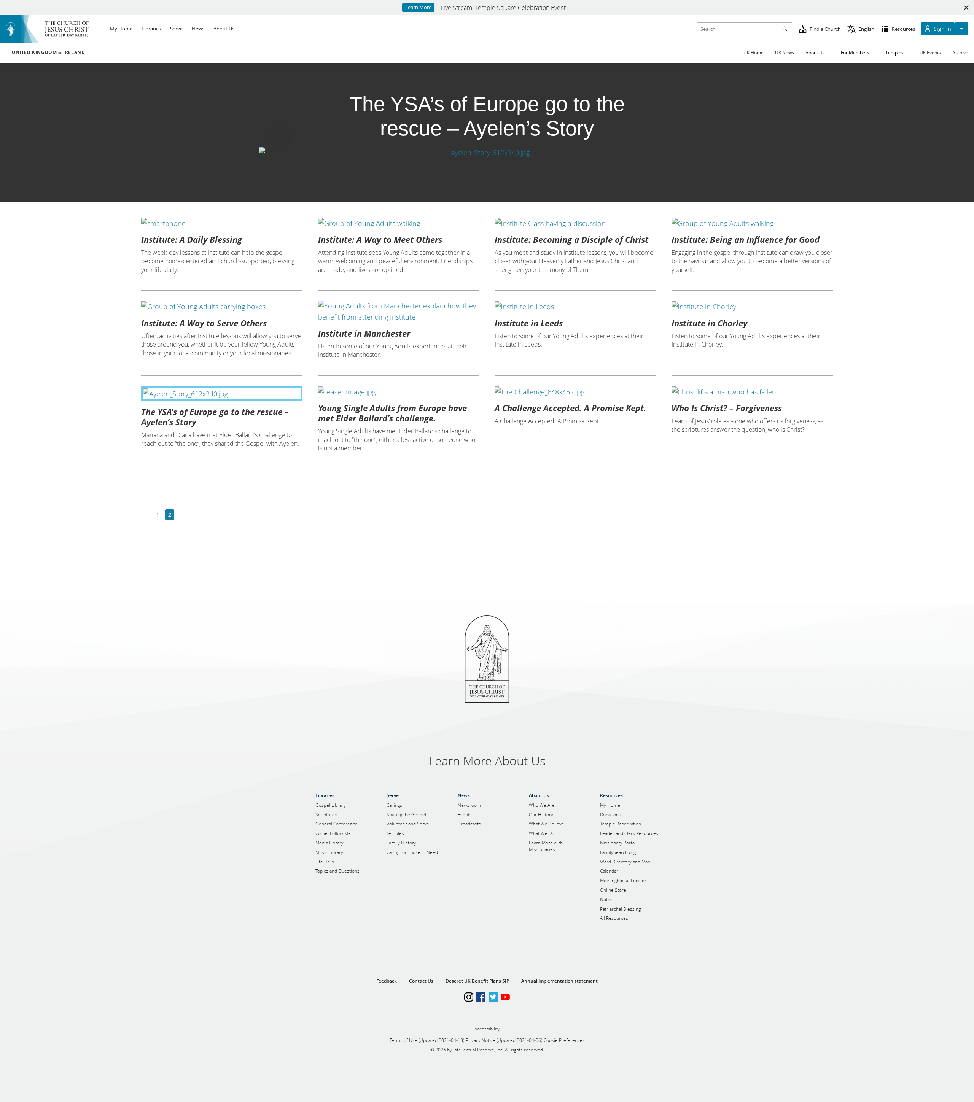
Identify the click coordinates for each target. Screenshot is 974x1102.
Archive (960, 52)
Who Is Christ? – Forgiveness (727, 407)
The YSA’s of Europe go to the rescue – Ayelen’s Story (215, 416)
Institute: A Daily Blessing (191, 239)
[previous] (145, 514)
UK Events (930, 52)
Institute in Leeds (529, 323)
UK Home (753, 52)
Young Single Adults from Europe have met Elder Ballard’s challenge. (392, 412)
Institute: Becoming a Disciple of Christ (571, 239)
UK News (784, 52)
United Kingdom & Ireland (48, 52)
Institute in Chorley (709, 323)
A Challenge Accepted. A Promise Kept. (570, 407)
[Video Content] (487, 152)
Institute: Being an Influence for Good (746, 239)
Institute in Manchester (364, 333)
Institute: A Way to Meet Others (380, 239)
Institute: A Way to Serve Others (204, 323)
